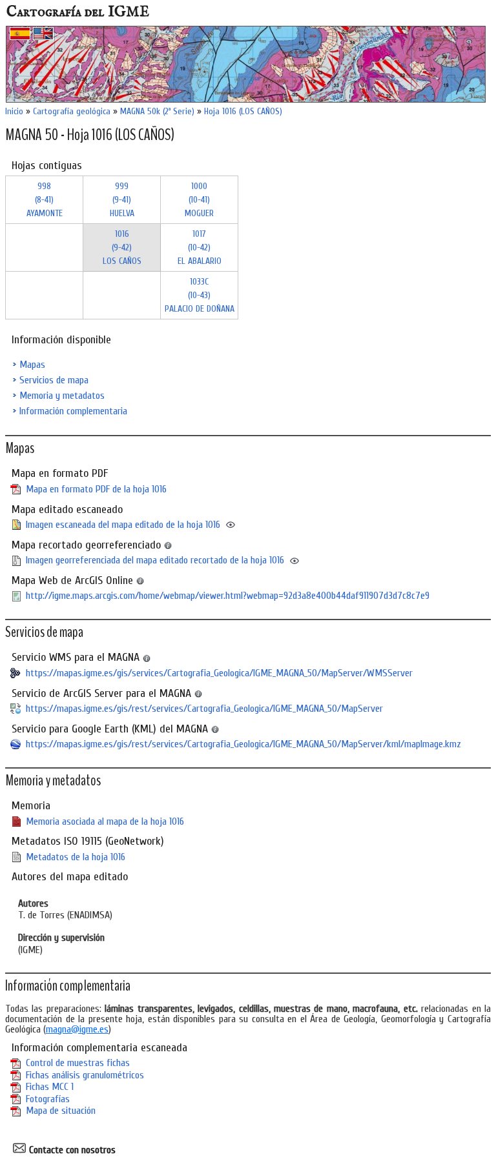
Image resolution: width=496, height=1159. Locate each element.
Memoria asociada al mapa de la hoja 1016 (105, 821)
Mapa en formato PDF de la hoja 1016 (96, 489)
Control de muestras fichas (78, 1063)
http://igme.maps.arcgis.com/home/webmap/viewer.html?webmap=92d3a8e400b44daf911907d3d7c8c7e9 (227, 595)
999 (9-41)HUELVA (122, 200)
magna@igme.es (77, 1029)
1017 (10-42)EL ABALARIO (200, 247)
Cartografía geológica (71, 111)
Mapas (32, 364)
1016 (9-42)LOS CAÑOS (122, 247)
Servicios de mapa (53, 380)
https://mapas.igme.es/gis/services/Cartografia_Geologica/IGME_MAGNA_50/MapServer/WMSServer (219, 673)
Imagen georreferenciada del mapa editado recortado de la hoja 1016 (155, 560)
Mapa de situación (61, 1110)
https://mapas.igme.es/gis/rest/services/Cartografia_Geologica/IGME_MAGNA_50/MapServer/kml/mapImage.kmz (243, 744)
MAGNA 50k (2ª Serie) (157, 111)
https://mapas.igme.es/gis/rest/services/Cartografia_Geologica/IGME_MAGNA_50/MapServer (204, 708)
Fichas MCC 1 (50, 1087)
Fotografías (48, 1099)
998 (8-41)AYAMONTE (44, 200)
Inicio (14, 111)
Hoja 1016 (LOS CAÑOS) (243, 111)
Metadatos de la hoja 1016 (75, 857)
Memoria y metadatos (62, 395)
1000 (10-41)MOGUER (199, 200)
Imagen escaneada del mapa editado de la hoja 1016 (123, 524)
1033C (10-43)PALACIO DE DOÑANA (199, 295)
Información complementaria (73, 411)
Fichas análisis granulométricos (85, 1075)
